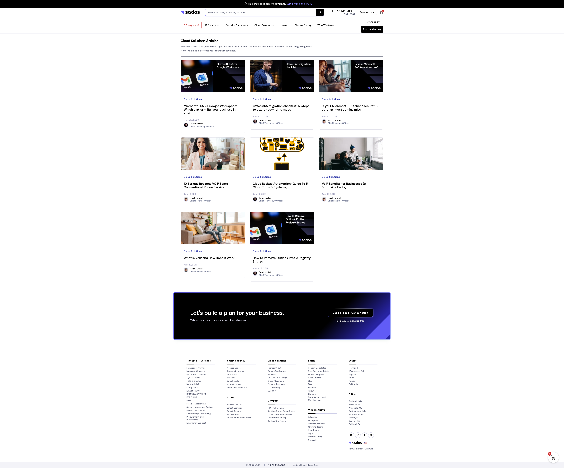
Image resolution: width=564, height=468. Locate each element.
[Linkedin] (351, 435)
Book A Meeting (372, 29)
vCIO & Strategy (195, 381)
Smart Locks (233, 381)
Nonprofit (313, 440)
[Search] (320, 12)
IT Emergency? (191, 25)
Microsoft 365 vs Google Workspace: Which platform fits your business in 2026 (210, 109)
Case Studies (314, 377)
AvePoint (272, 374)
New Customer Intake (318, 371)
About (311, 390)
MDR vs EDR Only (276, 408)
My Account (373, 21)
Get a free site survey (300, 3)
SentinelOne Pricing (277, 421)
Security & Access (236, 25)
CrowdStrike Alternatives (280, 414)
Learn (284, 25)
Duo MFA (272, 390)
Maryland (353, 368)
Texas (351, 377)
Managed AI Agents (196, 371)
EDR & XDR (192, 397)
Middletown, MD (357, 414)
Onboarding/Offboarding (199, 413)
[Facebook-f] (364, 435)
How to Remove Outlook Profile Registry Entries (282, 259)
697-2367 (349, 14)
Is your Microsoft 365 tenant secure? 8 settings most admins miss (350, 107)
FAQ (310, 384)
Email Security (193, 390)
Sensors (231, 377)
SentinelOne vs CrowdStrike (281, 411)
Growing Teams (315, 426)
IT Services (211, 25)
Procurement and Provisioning (195, 418)
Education (313, 417)
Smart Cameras (234, 408)
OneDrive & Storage (277, 377)
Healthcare (313, 430)
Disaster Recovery (276, 384)
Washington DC (356, 371)
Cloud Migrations (276, 381)
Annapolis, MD (355, 408)
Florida (352, 381)
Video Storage (234, 384)
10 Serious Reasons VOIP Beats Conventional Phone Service (206, 185)
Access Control (234, 368)
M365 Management (196, 403)
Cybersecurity (193, 377)
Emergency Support (196, 423)
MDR (189, 400)
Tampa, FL (354, 417)
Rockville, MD (355, 404)
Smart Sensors (234, 411)
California (353, 384)
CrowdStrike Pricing (277, 417)
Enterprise (313, 420)
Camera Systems (235, 371)
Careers (312, 394)
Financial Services (316, 423)
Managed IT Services (197, 368)
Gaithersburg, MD (357, 411)
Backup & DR (193, 384)
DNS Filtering (274, 387)
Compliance (192, 387)
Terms (352, 448)
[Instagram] (358, 435)
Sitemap (369, 448)
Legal (310, 433)
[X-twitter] (371, 435)
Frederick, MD (355, 401)
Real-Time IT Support (197, 374)
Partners (312, 387)
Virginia (352, 374)
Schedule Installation (237, 387)
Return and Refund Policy (239, 417)
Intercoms (232, 374)
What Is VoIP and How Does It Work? (210, 258)
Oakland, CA (354, 424)
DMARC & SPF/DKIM (196, 394)
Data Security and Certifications (317, 398)
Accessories (233, 414)
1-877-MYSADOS (343, 11)
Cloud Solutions (263, 25)
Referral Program (316, 374)
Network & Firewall (196, 410)
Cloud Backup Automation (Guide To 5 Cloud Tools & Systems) (280, 185)
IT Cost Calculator (317, 368)
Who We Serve (325, 25)
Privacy (359, 448)
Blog (310, 381)
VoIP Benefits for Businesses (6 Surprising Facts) (344, 185)
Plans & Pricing (303, 25)
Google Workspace (277, 371)
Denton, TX (354, 421)
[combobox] (264, 12)
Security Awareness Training (200, 407)
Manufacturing (315, 436)
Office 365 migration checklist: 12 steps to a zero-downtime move (281, 107)
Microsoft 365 (275, 368)
